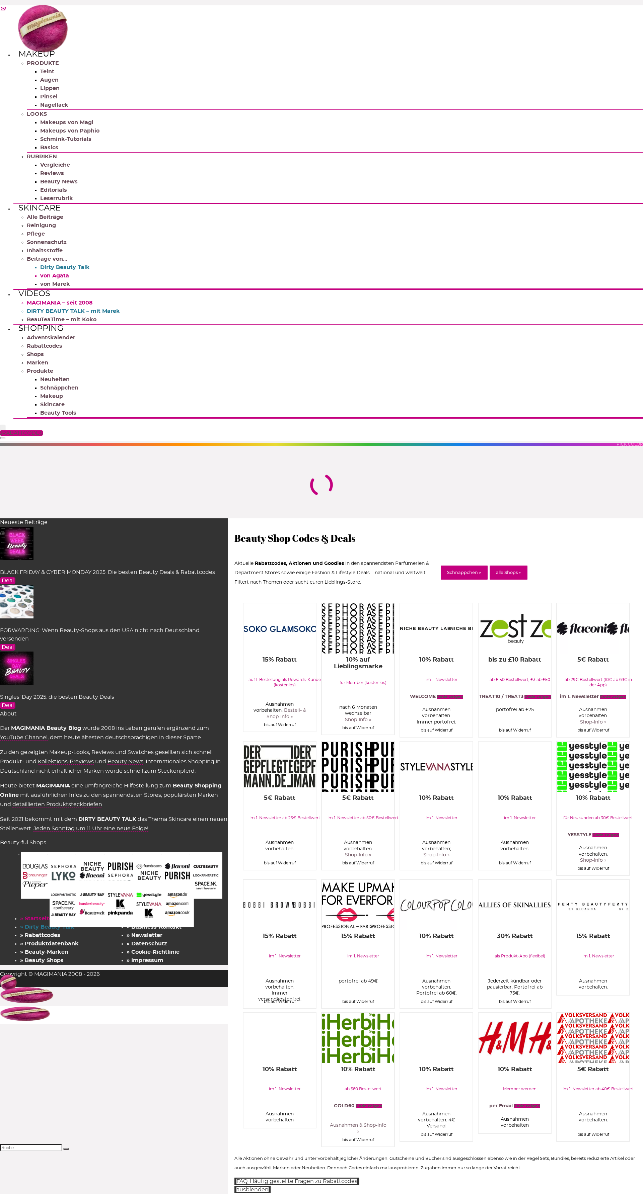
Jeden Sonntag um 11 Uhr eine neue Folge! (90, 828)
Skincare (39, 208)
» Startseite (36, 918)
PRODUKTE (43, 63)
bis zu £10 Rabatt (514, 660)
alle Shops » (508, 573)
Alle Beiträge (45, 217)
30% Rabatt (515, 936)
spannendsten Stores (132, 795)
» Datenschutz (147, 943)
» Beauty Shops (42, 960)
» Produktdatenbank (49, 943)
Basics (49, 147)
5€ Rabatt (593, 660)
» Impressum (145, 960)
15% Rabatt (280, 660)
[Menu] (2, 428)
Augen (49, 80)
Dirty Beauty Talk (65, 267)
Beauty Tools (58, 413)
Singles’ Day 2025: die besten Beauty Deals (57, 697)
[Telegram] (2, 9)
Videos (34, 294)
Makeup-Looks (69, 752)
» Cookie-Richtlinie (153, 952)
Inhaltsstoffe (45, 250)
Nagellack (54, 105)
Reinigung (41, 225)
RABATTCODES (22, 433)
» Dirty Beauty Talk (47, 927)
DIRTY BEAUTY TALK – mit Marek (73, 311)
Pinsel (49, 96)
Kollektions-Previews (66, 761)
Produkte (40, 371)
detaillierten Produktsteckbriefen (57, 804)
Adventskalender (51, 337)
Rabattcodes (44, 346)
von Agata (54, 275)
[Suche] (66, 1149)
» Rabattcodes (40, 935)
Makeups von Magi (66, 122)
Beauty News (59, 181)
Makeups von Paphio (69, 131)
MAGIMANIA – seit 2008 (60, 303)
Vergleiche (55, 165)
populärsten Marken (190, 795)
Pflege (36, 234)
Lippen (50, 88)
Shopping (41, 329)
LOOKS (37, 114)
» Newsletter (144, 935)
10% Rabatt (436, 660)
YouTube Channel (24, 737)
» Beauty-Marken (44, 952)
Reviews (52, 173)
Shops (35, 354)
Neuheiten (55, 379)
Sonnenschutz (47, 242)
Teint (47, 71)
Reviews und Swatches (122, 752)
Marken (37, 362)
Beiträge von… (47, 259)
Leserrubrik (56, 198)
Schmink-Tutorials (65, 139)
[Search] (2, 438)
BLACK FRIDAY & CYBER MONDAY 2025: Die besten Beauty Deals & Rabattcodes (107, 572)
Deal (8, 580)
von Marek (55, 284)
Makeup (36, 54)
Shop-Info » (358, 719)
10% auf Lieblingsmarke (358, 663)
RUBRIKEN (42, 156)
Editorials (53, 190)
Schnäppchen (59, 388)
